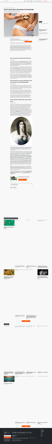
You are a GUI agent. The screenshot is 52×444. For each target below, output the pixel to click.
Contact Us (30, 432)
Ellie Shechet (27, 423)
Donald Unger (26, 95)
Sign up (28, 41)
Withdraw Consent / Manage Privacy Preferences (18, 440)
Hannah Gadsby (18, 68)
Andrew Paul (40, 40)
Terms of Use (30, 42)
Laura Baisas (40, 31)
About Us (27, 432)
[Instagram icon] (15, 435)
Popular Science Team (14, 184)
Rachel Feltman (5, 374)
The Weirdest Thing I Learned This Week (8, 226)
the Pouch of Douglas (16, 64)
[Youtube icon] (16, 435)
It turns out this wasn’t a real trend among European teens (20, 147)
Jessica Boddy (20, 423)
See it (22, 179)
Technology (42, 430)
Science (42, 429)
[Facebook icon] (12, 435)
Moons (4, 382)
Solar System (39, 371)
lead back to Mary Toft (23, 61)
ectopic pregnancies (23, 75)
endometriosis (30, 75)
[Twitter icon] (13, 435)
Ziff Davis (14, 439)
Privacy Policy (18, 43)
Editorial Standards (14, 432)
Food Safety (27, 371)
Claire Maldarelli (17, 423)
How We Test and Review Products (21, 432)
